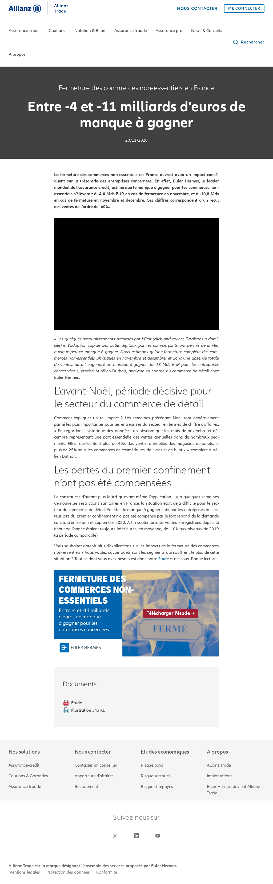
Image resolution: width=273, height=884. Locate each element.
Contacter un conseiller (96, 765)
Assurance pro (169, 30)
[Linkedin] (136, 836)
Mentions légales (24, 872)
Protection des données (68, 872)
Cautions (57, 30)
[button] (248, 42)
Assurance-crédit (24, 30)
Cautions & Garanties (28, 776)
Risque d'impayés (157, 786)
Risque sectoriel (155, 776)
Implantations (219, 776)
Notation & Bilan (89, 30)
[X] (115, 836)
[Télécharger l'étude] (136, 613)
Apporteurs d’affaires (94, 776)
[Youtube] (158, 836)
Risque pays (152, 765)
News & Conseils (206, 30)
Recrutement (86, 786)
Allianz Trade (219, 765)
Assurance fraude (130, 30)
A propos (17, 54)
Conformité (106, 872)
